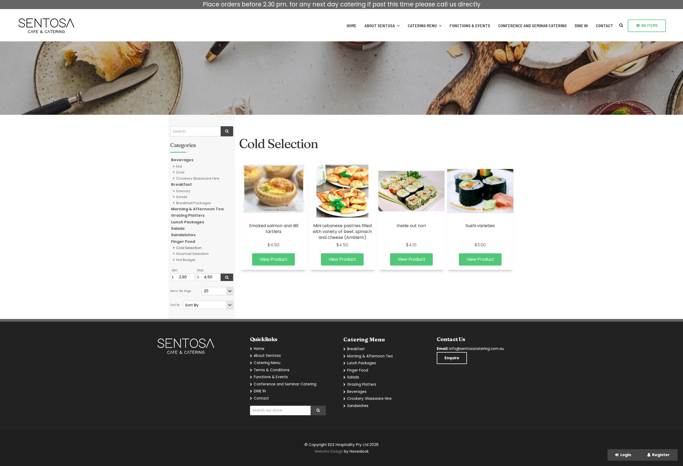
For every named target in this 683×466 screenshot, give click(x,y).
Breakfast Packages (193, 203)
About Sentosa (379, 25)
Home (351, 25)
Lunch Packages (187, 222)
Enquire (451, 358)
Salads (178, 228)
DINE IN (581, 25)
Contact (604, 25)
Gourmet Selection (192, 253)
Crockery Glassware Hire (197, 178)
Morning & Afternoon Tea (197, 209)
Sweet (181, 196)
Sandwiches (183, 235)
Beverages (182, 160)
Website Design (329, 451)
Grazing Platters (188, 215)
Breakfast (181, 184)
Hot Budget (185, 259)
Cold (180, 172)
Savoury (183, 190)
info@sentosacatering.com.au (470, 348)
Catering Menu (422, 25)
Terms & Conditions (271, 370)
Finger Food (183, 241)
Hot (179, 166)
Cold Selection (188, 247)
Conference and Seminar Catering (532, 25)
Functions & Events (470, 25)
